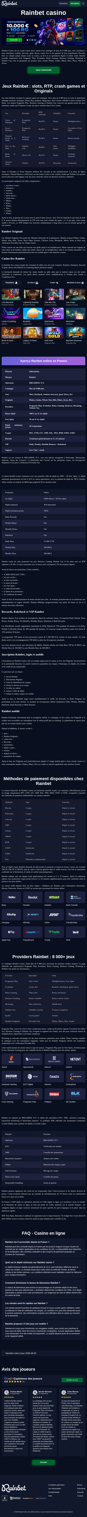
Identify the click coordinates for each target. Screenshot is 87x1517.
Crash (52, 283)
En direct (31, 283)
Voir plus (43, 1462)
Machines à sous (74, 283)
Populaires (10, 283)
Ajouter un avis (72, 1380)
